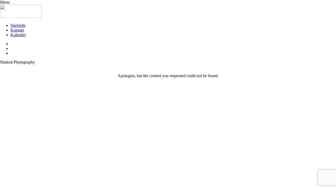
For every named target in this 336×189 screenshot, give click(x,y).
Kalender (18, 35)
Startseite (17, 25)
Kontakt (17, 30)
